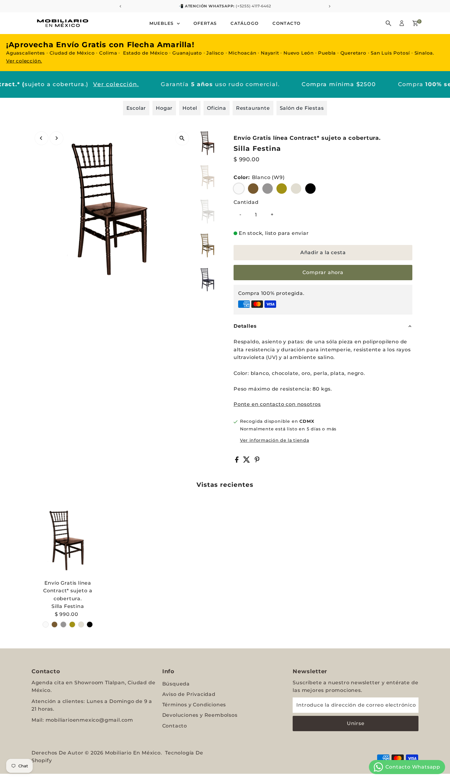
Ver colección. (24, 61)
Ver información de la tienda (274, 440)
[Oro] (72, 624)
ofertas (205, 23)
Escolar (136, 108)
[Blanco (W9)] (46, 624)
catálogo (245, 23)
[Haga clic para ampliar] (182, 138)
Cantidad (246, 202)
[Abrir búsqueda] (388, 23)
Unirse (356, 723)
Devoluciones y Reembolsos (200, 715)
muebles (162, 23)
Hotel (189, 108)
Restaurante (253, 108)
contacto (286, 23)
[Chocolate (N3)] (54, 624)
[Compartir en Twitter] (247, 461)
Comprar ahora (322, 272)
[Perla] (81, 624)
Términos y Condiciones (194, 705)
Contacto (174, 726)
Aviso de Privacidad (189, 694)
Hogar (164, 108)
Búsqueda (176, 684)
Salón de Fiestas (302, 108)
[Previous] (41, 138)
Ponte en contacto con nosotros (277, 404)
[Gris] (63, 624)
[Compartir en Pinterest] (257, 461)
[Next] (56, 138)
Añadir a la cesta (323, 252)
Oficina (216, 108)
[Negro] (90, 624)
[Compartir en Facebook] (237, 461)
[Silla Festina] (68, 540)
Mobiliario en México (133, 753)
